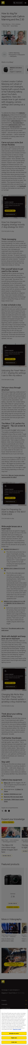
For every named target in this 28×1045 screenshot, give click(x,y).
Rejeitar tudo (14, 1038)
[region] (14, 1027)
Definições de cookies (14, 1033)
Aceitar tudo (14, 1042)
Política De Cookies (17, 1029)
